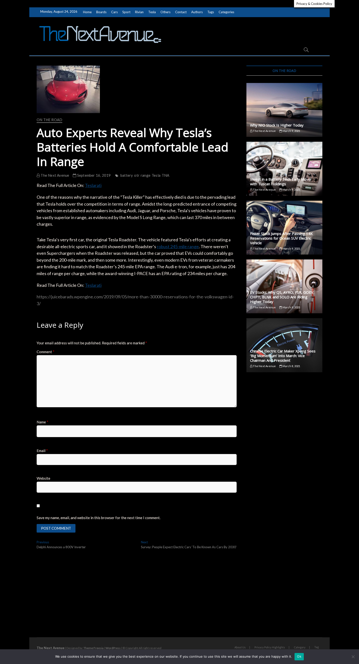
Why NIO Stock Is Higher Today (277, 125)
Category (300, 647)
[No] (352, 656)
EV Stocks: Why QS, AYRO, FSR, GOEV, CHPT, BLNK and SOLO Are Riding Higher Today (282, 297)
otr (136, 175)
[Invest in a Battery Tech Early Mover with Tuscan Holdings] (284, 169)
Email (42, 450)
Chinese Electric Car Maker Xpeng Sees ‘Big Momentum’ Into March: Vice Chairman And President (283, 356)
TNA (165, 175)
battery (126, 175)
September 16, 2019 (93, 175)
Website (43, 478)
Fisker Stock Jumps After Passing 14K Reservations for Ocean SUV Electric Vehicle (281, 238)
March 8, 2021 (291, 366)
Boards (101, 12)
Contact (181, 12)
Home (87, 12)
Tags (210, 12)
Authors (197, 12)
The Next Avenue (54, 175)
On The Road (49, 119)
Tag (316, 647)
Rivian (139, 12)
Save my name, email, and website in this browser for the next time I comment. (98, 517)
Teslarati (93, 185)
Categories (226, 12)
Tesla (152, 12)
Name (42, 422)
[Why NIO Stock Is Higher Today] (284, 110)
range (145, 175)
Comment (45, 351)
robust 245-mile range (178, 246)
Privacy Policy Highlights (269, 647)
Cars (114, 12)
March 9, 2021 (291, 130)
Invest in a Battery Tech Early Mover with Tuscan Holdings (281, 181)
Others (165, 12)
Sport (126, 12)
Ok (299, 656)
